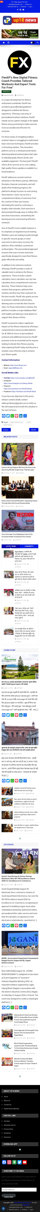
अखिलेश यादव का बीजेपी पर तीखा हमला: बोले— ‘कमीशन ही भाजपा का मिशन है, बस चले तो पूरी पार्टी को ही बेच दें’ (25, 593)
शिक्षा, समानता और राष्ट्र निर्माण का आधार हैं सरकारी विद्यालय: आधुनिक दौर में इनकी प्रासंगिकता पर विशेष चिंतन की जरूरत (25, 801)
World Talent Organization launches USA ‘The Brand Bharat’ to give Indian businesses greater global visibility (26, 1047)
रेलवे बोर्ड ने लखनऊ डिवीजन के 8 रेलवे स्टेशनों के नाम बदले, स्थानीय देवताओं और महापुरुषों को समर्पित (34, 430)
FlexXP (28, 422)
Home (6, 1096)
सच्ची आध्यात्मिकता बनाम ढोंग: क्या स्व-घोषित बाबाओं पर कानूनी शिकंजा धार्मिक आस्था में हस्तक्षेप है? (26, 814)
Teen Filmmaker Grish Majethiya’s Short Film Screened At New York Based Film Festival (17, 535)
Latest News (11, 546)
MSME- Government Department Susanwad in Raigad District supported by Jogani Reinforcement (20, 960)
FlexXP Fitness (7, 425)
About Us (7, 1100)
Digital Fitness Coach (16, 422)
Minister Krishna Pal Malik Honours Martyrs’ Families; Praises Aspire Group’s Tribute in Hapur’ (25, 1062)
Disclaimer (7, 1133)
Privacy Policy (8, 1129)
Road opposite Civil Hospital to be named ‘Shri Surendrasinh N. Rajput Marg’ (26, 1033)
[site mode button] (33, 43)
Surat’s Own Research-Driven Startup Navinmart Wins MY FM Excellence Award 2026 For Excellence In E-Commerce (18, 878)
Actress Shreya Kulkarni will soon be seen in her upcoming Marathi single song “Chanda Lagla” (19, 469)
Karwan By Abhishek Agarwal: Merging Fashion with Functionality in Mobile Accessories (8, 430)
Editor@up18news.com (15, 4)
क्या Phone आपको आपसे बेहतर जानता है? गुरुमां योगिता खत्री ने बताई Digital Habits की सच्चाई (19, 683)
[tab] (11, 546)
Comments (29, 546)
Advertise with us (13, 6)
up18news (20, 95)
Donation (23, 6)
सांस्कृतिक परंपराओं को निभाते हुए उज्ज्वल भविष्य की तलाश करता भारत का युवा (25, 789)
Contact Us (28, 4)
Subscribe (8, 1196)
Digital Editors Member (11, 1109)
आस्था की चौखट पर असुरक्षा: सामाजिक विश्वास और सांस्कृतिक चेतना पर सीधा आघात (26, 826)
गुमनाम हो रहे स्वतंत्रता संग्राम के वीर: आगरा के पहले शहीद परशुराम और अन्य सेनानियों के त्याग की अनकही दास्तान (19, 749)
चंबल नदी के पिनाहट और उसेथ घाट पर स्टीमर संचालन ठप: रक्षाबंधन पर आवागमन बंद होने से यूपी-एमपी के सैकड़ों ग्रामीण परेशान (25, 575)
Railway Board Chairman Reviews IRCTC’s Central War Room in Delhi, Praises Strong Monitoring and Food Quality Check (26, 1018)
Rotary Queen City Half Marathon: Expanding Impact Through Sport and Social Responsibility (19, 502)
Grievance (7, 1137)
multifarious (6, 91)
